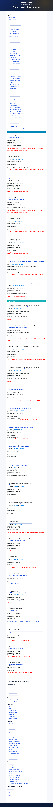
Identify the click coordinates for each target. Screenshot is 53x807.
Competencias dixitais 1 (14, 137)
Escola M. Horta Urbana (14, 739)
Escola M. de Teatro (13, 765)
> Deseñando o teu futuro (15, 119)
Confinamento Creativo (14, 753)
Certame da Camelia (13, 701)
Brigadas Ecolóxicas (13, 751)
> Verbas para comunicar (15, 111)
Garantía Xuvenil (12, 773)
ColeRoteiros (11, 749)
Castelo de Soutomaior (14, 699)
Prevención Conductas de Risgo (16, 771)
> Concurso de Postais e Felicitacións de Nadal (20, 124)
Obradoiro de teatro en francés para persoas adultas (21, 427)
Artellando (11, 723)
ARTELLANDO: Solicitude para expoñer (18, 592)
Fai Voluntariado (13, 610)
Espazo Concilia (12, 710)
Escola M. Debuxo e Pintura (15, 767)
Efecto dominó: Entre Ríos (14, 743)
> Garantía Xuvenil (14, 115)
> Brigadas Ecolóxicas (15, 74)
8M (9, 706)
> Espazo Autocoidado (15, 95)
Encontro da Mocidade (14, 779)
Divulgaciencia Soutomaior (14, 757)
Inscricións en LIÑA (14, 31)
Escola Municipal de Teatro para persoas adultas (20, 408)
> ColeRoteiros (13, 72)
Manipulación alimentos (14, 220)
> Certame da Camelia (15, 41)
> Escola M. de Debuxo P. (15, 109)
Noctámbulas (11, 763)
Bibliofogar (11, 730)
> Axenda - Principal (14, 23)
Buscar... (9, 15)
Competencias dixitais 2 (14, 158)
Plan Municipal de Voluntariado (15, 686)
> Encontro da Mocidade (15, 121)
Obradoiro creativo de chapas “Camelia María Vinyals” (21, 306)
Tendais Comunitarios (13, 755)
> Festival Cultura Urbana (15, 117)
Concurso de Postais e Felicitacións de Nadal (18, 783)
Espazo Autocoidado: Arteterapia (16, 389)
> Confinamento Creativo (15, 76)
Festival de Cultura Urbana (14, 775)
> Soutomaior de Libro (15, 59)
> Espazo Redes (13, 99)
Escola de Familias (13, 737)
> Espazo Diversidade (15, 97)
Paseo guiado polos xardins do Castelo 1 (18, 327)
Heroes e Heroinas (13, 781)
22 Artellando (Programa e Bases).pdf (15, 565)
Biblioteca (11, 725)
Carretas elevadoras (13, 178)
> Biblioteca (12, 51)
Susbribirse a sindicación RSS (13, 676)
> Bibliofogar (13, 49)
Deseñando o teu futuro (14, 777)
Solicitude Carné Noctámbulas (16, 664)
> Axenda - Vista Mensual (15, 24)
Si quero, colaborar (13, 745)
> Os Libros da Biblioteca (15, 55)
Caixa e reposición (13, 240)
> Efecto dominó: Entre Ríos (16, 67)
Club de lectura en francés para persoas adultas (20, 503)
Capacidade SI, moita (13, 747)
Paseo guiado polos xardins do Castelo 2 (18, 348)
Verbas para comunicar (14, 769)
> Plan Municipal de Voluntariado (17, 128)
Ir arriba (9, 795)
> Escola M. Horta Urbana (15, 63)
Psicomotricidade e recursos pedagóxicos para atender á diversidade (25, 283)
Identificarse (11, 792)
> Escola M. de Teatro (15, 107)
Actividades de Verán (13, 694)
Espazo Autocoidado (13, 712)
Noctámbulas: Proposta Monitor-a (17, 648)
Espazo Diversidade (13, 714)
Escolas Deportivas (13, 692)
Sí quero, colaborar (13, 688)
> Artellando (12, 45)
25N (10, 708)
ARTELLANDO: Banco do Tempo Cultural (18, 557)
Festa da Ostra (12, 728)
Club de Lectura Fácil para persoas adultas (19, 446)
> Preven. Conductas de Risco (16, 113)
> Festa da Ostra (13, 47)
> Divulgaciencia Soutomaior (16, 80)
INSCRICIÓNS (10, 788)
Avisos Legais (12, 790)
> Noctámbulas (13, 105)
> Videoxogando (13, 53)
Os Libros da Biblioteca (14, 727)
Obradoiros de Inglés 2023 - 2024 (17, 540)
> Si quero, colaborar (14, 68)
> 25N (11, 92)
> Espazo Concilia (14, 94)
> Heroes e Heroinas (14, 123)
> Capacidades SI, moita (15, 70)
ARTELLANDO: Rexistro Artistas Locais (18, 575)
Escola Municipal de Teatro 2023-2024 (18, 465)
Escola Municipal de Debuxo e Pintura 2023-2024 (20, 522)
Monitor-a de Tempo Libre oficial (16, 199)
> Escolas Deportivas (14, 84)
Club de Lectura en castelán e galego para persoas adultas (22, 484)
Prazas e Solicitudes (14, 33)
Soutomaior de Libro (13, 758)
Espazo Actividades (13, 718)
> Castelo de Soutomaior (15, 40)
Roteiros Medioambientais (14, 741)
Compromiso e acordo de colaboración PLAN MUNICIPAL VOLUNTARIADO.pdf (24, 621)
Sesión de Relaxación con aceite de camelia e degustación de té (24, 368)
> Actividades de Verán (15, 86)
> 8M (11, 90)
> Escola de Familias (14, 61)
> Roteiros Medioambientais (16, 65)
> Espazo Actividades (14, 101)
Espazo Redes (12, 716)
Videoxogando (12, 732)
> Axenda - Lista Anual (15, 26)
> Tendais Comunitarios (15, 78)
